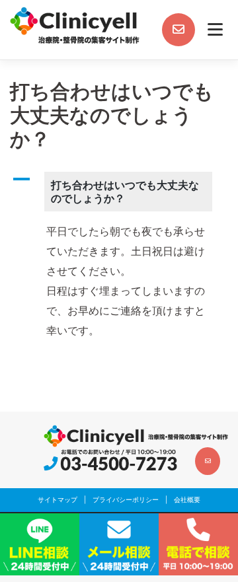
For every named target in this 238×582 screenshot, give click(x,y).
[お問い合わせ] (178, 29)
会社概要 (187, 499)
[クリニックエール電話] (110, 460)
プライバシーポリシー (126, 499)
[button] (119, 191)
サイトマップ (57, 499)
